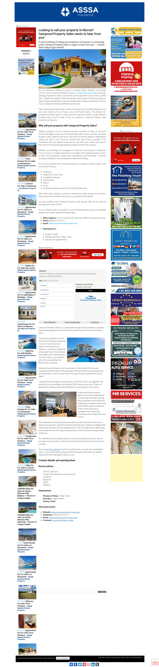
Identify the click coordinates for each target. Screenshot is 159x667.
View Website (50, 322)
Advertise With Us (137, 657)
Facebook (95, 322)
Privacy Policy (116, 657)
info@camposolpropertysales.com (63, 223)
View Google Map (72, 322)
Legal (122, 657)
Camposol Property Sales (87, 93)
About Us (128, 657)
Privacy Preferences (62, 658)
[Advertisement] (126, 468)
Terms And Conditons (104, 657)
